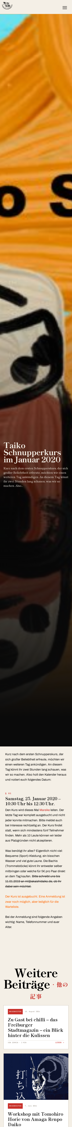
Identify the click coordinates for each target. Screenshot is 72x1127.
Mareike (44, 810)
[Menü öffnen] (64, 8)
